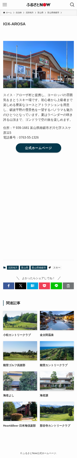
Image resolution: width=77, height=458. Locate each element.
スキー (56, 267)
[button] (8, 285)
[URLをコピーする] (68, 285)
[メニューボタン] (4, 4)
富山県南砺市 (39, 267)
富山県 (24, 267)
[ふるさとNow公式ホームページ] (38, 4)
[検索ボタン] (72, 4)
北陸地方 (13, 267)
